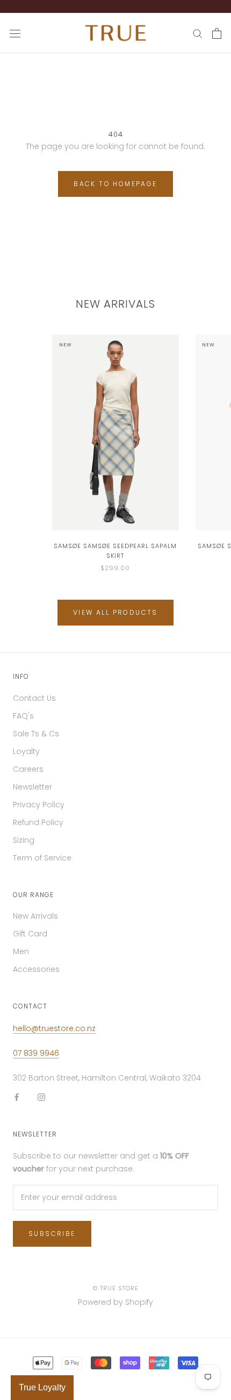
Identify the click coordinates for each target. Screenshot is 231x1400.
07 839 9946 (36, 1053)
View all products (115, 612)
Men (21, 951)
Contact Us (34, 698)
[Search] (198, 33)
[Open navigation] (15, 33)
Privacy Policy (38, 804)
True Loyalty (42, 1387)
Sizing (23, 840)
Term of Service (42, 857)
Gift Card (30, 933)
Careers (28, 769)
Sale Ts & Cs (36, 733)
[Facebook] (16, 1097)
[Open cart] (216, 33)
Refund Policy (38, 822)
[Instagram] (41, 1097)
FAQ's (23, 715)
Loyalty (26, 751)
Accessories (36, 969)
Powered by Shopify (115, 1302)
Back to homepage (115, 183)
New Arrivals (35, 916)
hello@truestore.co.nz (54, 1028)
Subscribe (52, 1233)
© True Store (116, 1288)
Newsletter (32, 786)
